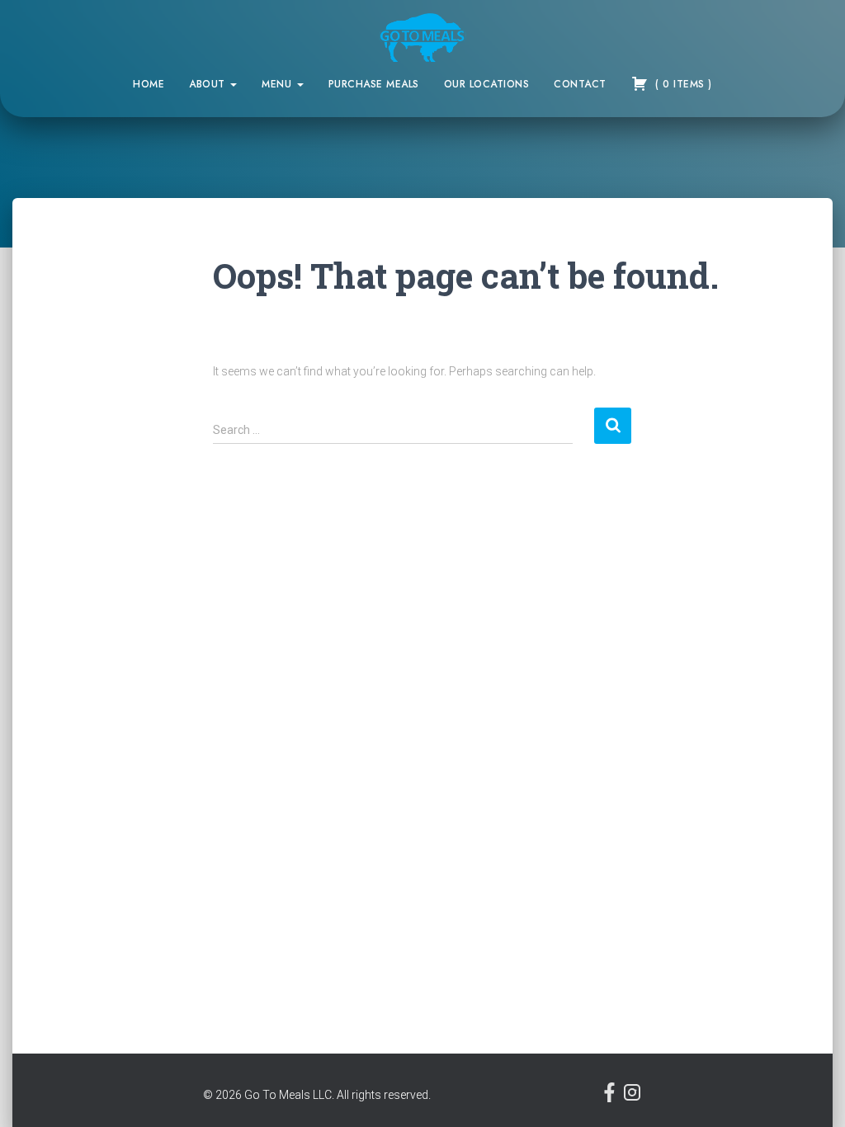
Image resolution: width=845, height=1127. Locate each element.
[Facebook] (611, 1098)
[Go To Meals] (422, 37)
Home (148, 84)
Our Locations (487, 84)
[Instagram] (632, 1098)
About (209, 84)
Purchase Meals (373, 84)
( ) (682, 84)
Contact (580, 84)
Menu (278, 84)
